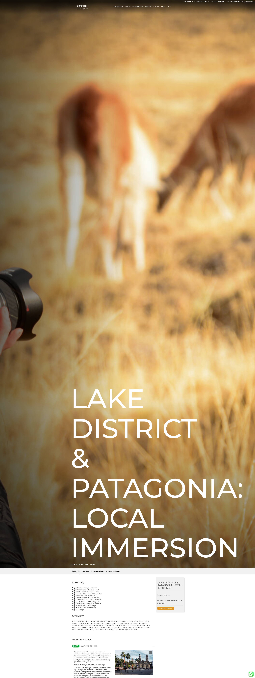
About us (148, 7)
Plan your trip (249, 1)
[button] (113, 646)
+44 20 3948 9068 (218, 1)
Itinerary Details (97, 571)
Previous (117, 663)
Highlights (75, 571)
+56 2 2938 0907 (235, 1)
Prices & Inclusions (113, 571)
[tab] (113, 646)
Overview (85, 571)
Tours (126, 7)
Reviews (156, 7)
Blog (163, 7)
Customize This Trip (166, 608)
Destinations (136, 7)
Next (150, 663)
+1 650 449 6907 (202, 1)
